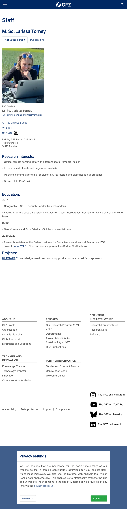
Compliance (63, 409)
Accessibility (9, 409)
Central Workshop (56, 370)
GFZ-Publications (56, 346)
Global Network (11, 339)
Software (95, 334)
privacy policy (42, 485)
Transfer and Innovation (12, 358)
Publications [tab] (37, 39)
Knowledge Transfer (14, 366)
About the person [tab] (15, 39)
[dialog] (63, 477)
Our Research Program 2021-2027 (63, 327)
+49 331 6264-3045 (16, 122)
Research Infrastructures (104, 325)
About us (8, 319)
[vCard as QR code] (16, 133)
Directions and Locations (16, 343)
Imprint (47, 409)
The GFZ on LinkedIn (110, 424)
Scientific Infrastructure (101, 317)
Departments (53, 333)
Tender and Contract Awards (62, 366)
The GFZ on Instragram (111, 394)
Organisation (9, 329)
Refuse (26, 498)
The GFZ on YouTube (111, 404)
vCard (9, 132)
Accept (97, 498)
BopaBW (18, 246)
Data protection (30, 409)
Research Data (98, 329)
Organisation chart (13, 334)
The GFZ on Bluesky (110, 414)
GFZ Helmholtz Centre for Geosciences (63, 4)
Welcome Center (55, 375)
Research (53, 319)
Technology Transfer (14, 370)
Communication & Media (16, 380)
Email (8, 127)
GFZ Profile (8, 325)
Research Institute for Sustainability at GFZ (58, 340)
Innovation (8, 375)
